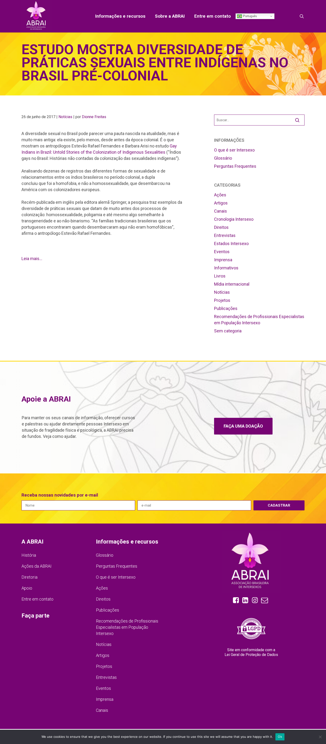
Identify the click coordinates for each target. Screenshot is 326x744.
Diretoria (29, 577)
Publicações (225, 308)
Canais (220, 211)
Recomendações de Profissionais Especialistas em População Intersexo (259, 319)
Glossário (223, 158)
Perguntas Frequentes (235, 166)
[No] (320, 736)
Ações (220, 194)
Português (249, 16)
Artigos (221, 202)
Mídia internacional (231, 284)
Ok (280, 737)
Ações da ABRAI (36, 566)
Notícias (65, 117)
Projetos (222, 300)
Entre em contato (37, 599)
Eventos (222, 251)
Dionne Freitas (94, 117)
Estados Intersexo (231, 243)
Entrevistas (225, 235)
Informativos (226, 267)
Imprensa (223, 259)
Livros (220, 275)
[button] (243, 426)
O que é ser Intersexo (234, 149)
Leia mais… (31, 258)
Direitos (221, 227)
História (28, 555)
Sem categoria (228, 330)
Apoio (26, 588)
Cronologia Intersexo (233, 219)
